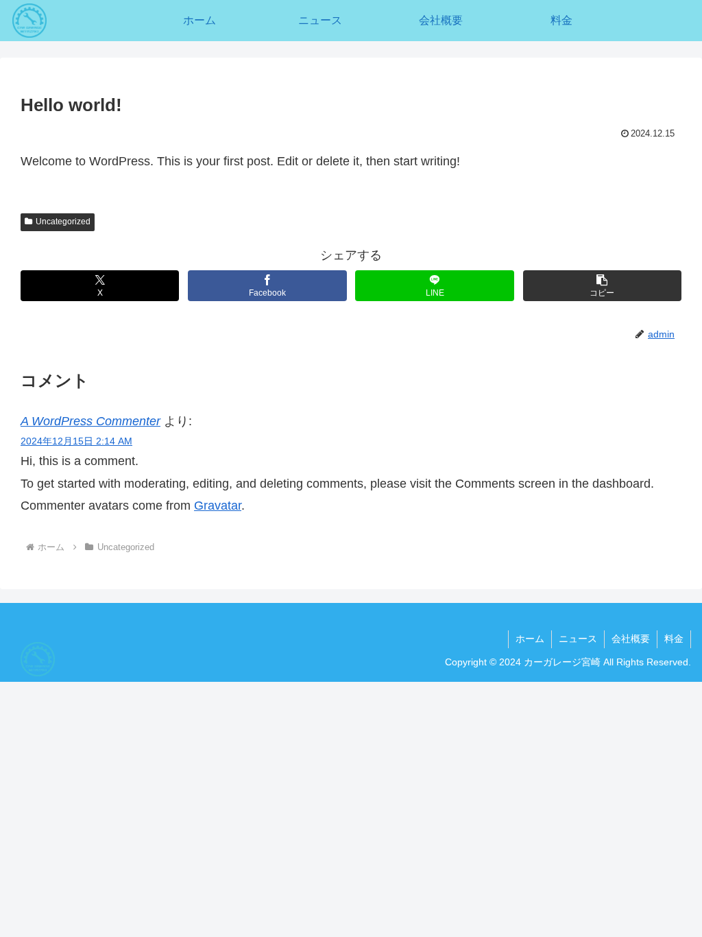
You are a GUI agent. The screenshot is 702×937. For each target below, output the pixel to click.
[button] (602, 285)
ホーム (530, 638)
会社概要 (631, 638)
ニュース (578, 638)
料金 (673, 638)
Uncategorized (63, 221)
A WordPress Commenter (90, 421)
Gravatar (217, 505)
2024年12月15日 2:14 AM (76, 441)
